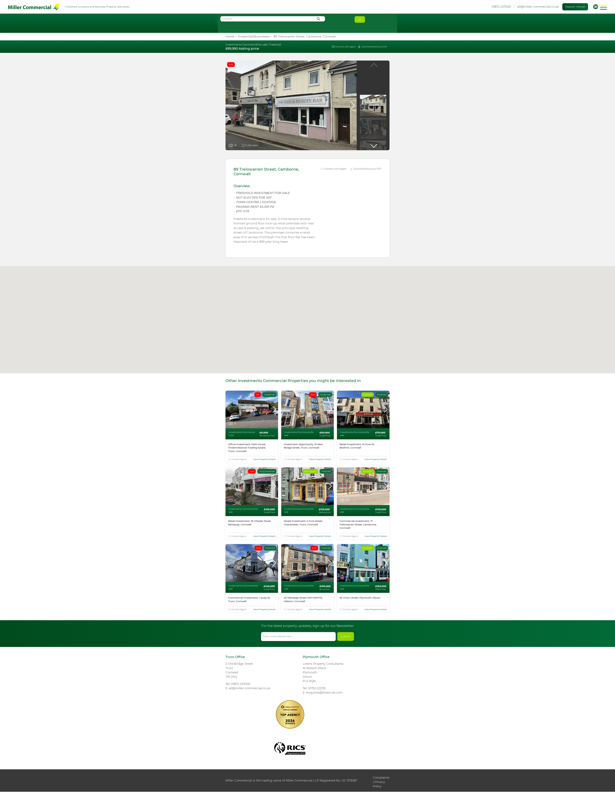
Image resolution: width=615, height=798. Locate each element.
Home (230, 36)
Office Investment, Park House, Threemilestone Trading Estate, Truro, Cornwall (247, 448)
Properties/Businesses (254, 36)
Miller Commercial (33, 6)
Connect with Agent (345, 46)
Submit (346, 636)
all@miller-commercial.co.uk (538, 6)
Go (360, 19)
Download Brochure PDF (374, 46)
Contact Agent (238, 459)
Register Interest (575, 6)
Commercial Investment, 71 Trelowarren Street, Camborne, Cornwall (358, 524)
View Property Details (264, 459)
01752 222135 (317, 688)
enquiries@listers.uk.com (324, 692)
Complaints (381, 777)
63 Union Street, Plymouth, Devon (360, 597)
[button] (353, 105)
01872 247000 (240, 684)
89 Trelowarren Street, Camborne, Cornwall (305, 36)
